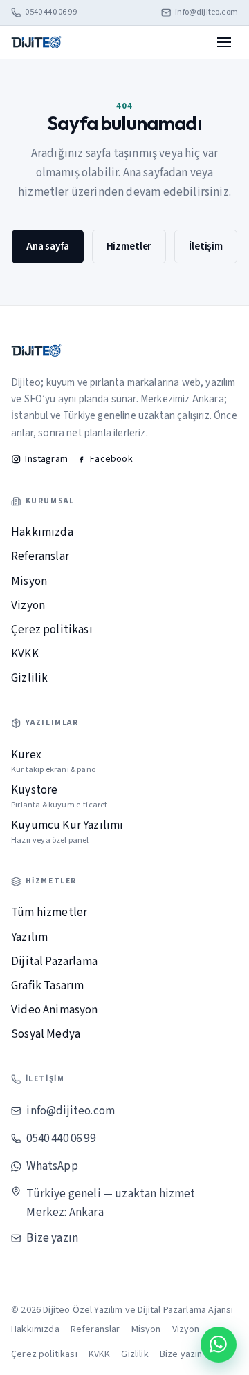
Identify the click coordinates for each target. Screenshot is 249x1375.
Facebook (111, 459)
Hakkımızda (42, 532)
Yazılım (29, 937)
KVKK (25, 654)
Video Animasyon (54, 1010)
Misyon (29, 581)
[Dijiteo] (36, 42)
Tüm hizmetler (49, 912)
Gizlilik (29, 678)
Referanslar (40, 556)
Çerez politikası (52, 629)
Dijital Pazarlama (54, 961)
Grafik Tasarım (47, 986)
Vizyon (28, 605)
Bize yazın (52, 1238)
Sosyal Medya (45, 1034)
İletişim (206, 246)
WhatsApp (51, 1166)
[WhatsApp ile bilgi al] (219, 1345)
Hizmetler (129, 246)
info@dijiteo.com (206, 12)
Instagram (46, 459)
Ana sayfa (47, 246)
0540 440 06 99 (50, 12)
